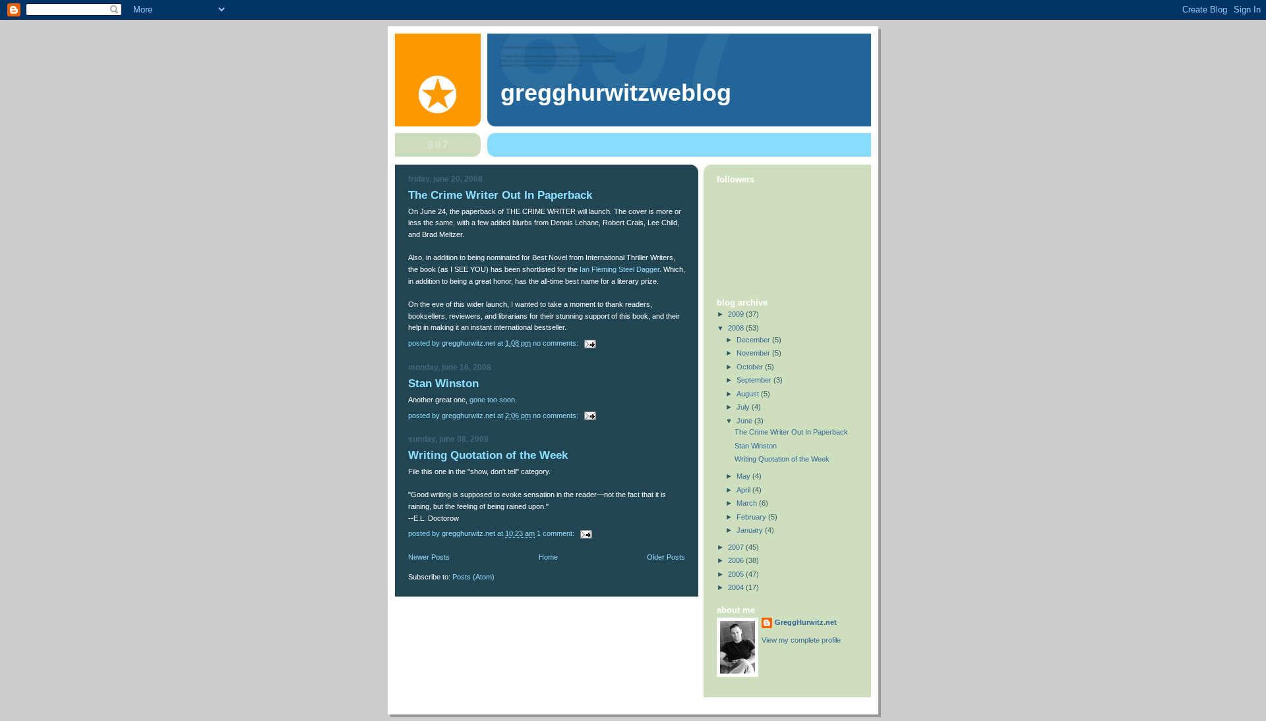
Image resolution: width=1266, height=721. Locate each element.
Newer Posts (429, 557)
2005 (737, 574)
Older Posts (666, 557)
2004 (737, 587)
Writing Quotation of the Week (488, 455)
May (744, 476)
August (749, 394)
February (752, 517)
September (755, 380)
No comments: (556, 343)
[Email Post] (589, 343)
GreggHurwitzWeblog (615, 93)
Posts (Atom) (473, 577)
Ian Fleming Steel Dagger (619, 269)
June (745, 421)
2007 (737, 547)
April (744, 490)
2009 (737, 314)
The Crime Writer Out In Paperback (500, 195)
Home (548, 557)
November (754, 353)
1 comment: (556, 533)
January (751, 530)
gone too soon (492, 400)
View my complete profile (801, 640)
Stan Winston (443, 383)
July (744, 407)
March (748, 503)
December (754, 340)
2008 (737, 328)
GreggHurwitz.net (806, 622)
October (751, 367)
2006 (737, 560)
